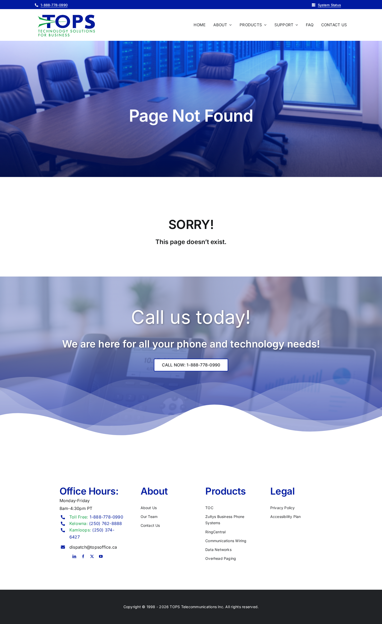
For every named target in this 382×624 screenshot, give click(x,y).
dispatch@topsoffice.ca (93, 547)
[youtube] (101, 556)
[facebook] (83, 556)
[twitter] (92, 556)
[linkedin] (74, 556)
